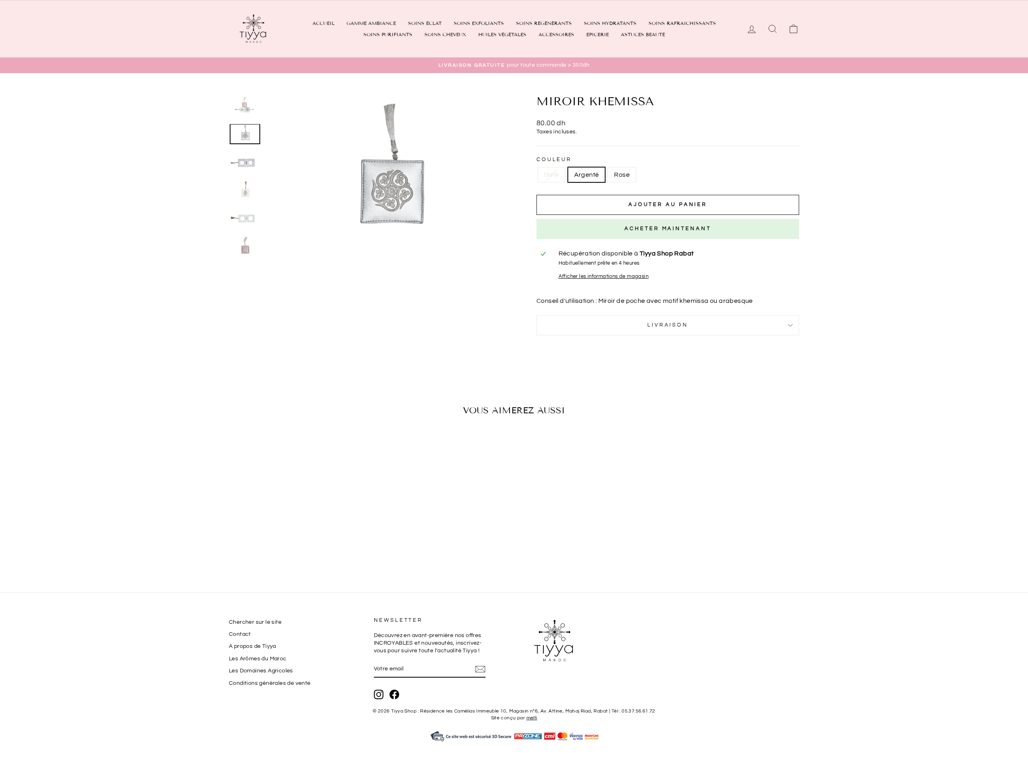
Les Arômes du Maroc (258, 659)
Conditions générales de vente (270, 683)
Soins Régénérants (544, 23)
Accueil (323, 23)
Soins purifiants (387, 34)
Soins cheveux (445, 34)
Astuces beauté (643, 34)
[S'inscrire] (480, 669)
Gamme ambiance (371, 23)
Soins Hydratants (610, 23)
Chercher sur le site (255, 622)
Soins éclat (425, 23)
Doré (551, 175)
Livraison (667, 325)
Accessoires (556, 34)
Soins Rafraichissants (682, 23)
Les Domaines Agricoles (261, 671)
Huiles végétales (502, 34)
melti (531, 718)
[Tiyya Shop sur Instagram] (378, 694)
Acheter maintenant (667, 228)
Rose (622, 175)
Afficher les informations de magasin (604, 276)
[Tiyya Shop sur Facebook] (394, 694)
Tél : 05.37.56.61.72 (633, 711)
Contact (240, 634)
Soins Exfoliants (479, 23)
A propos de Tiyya (252, 646)
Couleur (554, 159)
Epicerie (597, 34)
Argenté (586, 175)
